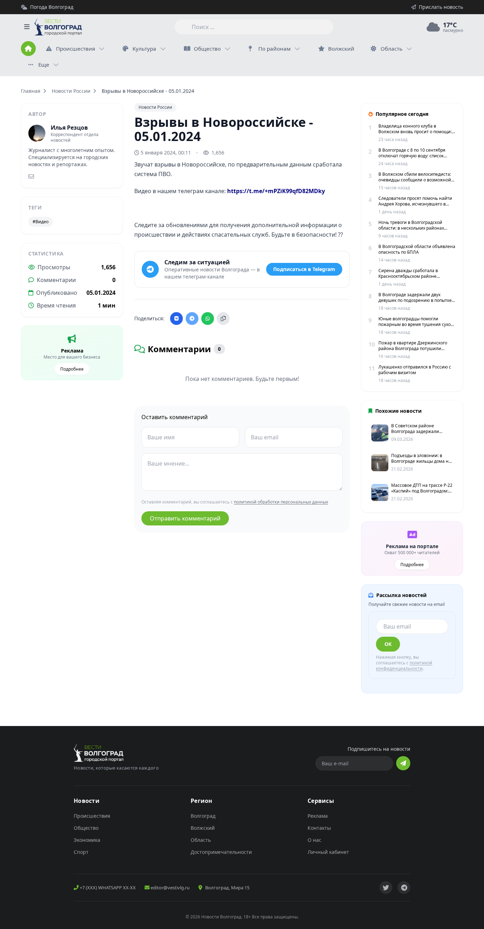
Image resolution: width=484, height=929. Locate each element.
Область (392, 48)
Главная (30, 91)
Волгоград (203, 815)
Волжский (203, 827)
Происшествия (75, 48)
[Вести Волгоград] (58, 26)
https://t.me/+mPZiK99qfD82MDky (276, 191)
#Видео (41, 222)
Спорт (81, 852)
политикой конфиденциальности (404, 665)
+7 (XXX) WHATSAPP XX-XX (107, 887)
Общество (207, 48)
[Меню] (26, 27)
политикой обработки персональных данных (281, 502)
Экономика (87, 840)
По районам (274, 48)
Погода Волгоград (51, 7)
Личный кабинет (328, 852)
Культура (144, 48)
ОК (388, 644)
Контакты (319, 827)
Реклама (318, 815)
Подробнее (72, 369)
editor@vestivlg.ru (170, 887)
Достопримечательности (221, 852)
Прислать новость (441, 7)
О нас (314, 840)
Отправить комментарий (185, 518)
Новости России (71, 91)
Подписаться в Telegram (304, 269)
